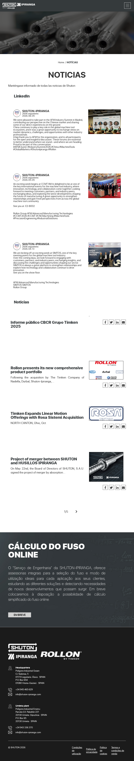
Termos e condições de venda (117, 750)
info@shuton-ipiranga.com (28, 694)
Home (61, 62)
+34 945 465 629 (24, 689)
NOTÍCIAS (72, 62)
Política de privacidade (91, 750)
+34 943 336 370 (24, 727)
